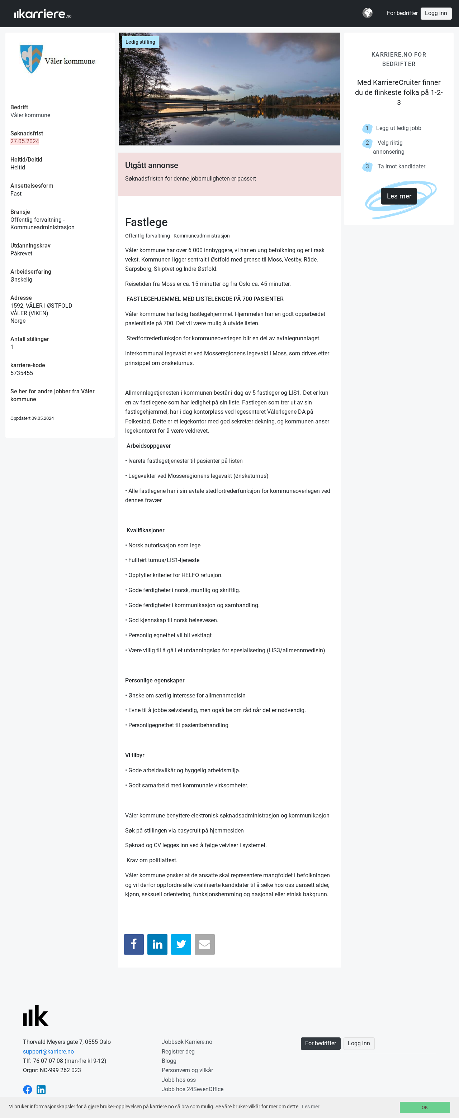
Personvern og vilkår (187, 1070)
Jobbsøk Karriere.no (187, 1041)
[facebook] (27, 1089)
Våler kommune (30, 115)
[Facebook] (134, 944)
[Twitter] (181, 944)
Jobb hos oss (179, 1079)
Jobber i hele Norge (49, 13)
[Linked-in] (41, 1089)
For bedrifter (402, 13)
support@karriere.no (48, 1051)
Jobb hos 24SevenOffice (192, 1089)
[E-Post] (205, 944)
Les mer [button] (311, 1106)
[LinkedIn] (157, 944)
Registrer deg (178, 1051)
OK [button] (425, 1107)
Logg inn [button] (436, 13)
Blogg (169, 1060)
